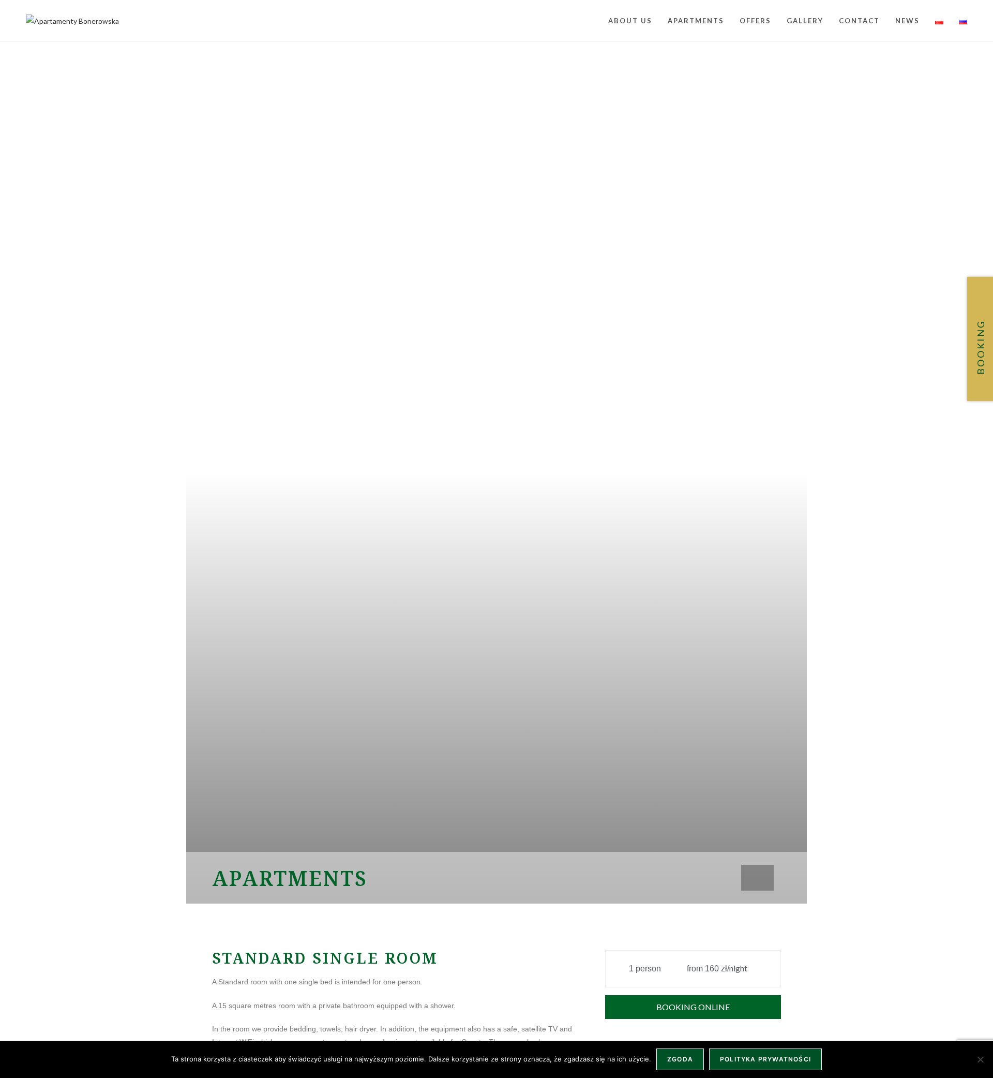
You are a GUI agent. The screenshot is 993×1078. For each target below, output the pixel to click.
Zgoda (680, 1059)
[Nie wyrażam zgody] (980, 1059)
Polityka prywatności (765, 1059)
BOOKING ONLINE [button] (693, 1007)
